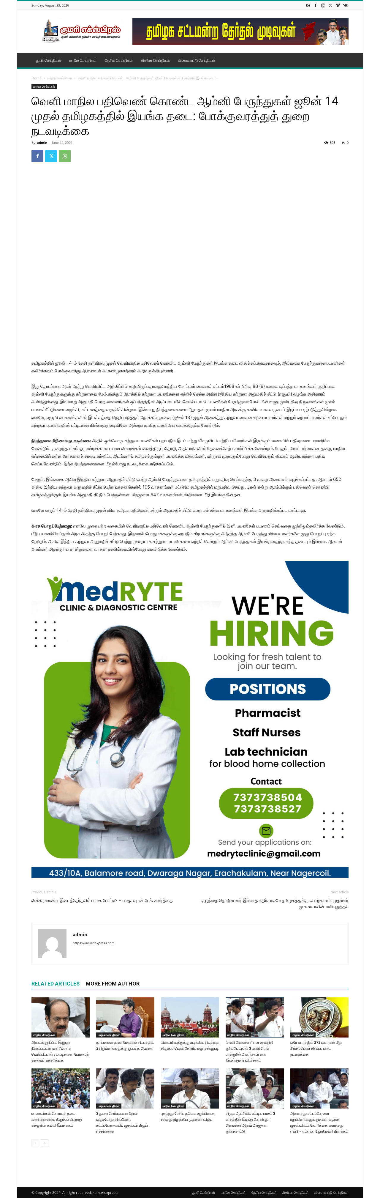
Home (36, 78)
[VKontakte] (345, 5)
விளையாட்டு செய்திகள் (196, 60)
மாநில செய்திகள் (82, 60)
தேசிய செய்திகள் (119, 60)
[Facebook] (315, 5)
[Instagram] (323, 5)
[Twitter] (330, 5)
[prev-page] (35, 1143)
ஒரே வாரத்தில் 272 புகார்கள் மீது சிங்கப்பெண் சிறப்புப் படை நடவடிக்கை (316, 1048)
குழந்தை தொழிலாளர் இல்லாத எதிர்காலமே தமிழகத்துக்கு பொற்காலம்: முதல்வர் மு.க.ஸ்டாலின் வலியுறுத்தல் (275, 903)
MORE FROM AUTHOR (113, 983)
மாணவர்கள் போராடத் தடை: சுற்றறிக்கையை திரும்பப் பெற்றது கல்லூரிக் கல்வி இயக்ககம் (56, 1119)
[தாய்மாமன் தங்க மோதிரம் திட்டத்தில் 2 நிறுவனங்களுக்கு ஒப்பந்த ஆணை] (125, 1017)
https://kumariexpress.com (94, 943)
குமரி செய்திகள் (48, 60)
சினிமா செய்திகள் (155, 60)
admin (42, 142)
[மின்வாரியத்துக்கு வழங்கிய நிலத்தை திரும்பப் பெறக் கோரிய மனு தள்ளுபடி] (190, 1017)
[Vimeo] (338, 5)
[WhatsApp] (65, 156)
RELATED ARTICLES (55, 983)
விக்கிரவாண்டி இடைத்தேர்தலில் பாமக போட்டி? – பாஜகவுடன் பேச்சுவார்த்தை (101, 900)
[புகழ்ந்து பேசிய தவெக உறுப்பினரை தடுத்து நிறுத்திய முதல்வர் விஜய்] (190, 1088)
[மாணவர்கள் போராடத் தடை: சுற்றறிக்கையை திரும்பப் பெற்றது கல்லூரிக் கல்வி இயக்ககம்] (60, 1088)
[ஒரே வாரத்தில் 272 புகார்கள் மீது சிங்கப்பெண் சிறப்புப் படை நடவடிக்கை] (319, 1017)
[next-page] (44, 1143)
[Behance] (308, 5)
